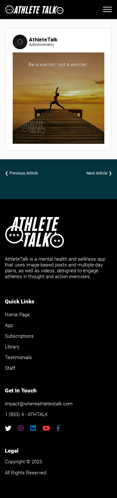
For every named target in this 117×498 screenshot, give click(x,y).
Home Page (17, 315)
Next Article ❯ (99, 173)
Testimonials (18, 357)
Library (12, 347)
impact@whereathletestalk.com (38, 404)
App (9, 325)
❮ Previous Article (21, 173)
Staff (10, 368)
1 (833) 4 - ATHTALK (26, 414)
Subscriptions (19, 336)
